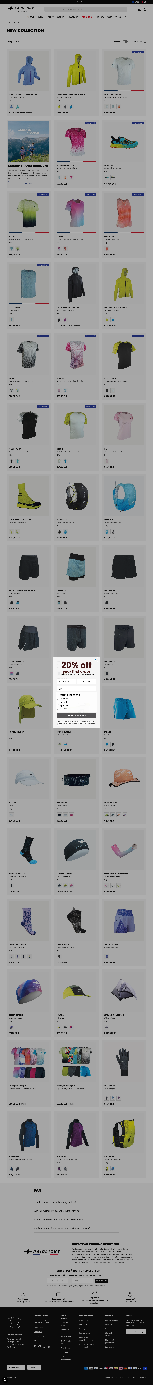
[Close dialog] (97, 659)
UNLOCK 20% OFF (76, 715)
